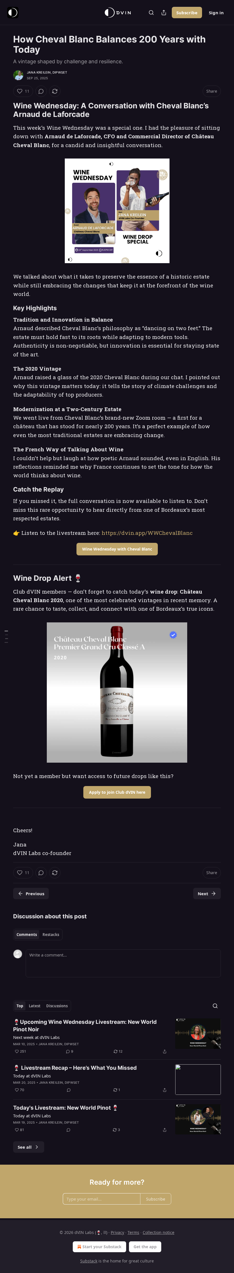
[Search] (151, 12)
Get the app (145, 1246)
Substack (88, 1261)
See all (25, 1147)
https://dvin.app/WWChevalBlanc (147, 532)
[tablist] (37, 934)
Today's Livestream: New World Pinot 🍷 (66, 1108)
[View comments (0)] (41, 91)
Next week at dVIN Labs (36, 1037)
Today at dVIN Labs (32, 1076)
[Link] (5, 110)
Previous (35, 893)
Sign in (216, 12)
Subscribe (186, 12)
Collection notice (158, 1232)
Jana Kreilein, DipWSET (47, 72)
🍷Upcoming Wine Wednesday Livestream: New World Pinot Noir (85, 1026)
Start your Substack (102, 1246)
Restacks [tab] (51, 934)
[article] (117, 1036)
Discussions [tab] (57, 1005)
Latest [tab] (35, 1005)
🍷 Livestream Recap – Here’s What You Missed (75, 1068)
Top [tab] (20, 1005)
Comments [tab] (27, 934)
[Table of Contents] (6, 636)
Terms (133, 1232)
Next (203, 893)
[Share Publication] (164, 12)
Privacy (117, 1232)
